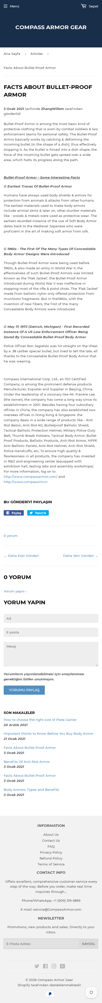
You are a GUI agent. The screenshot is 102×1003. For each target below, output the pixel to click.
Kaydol (88, 944)
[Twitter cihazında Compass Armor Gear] (36, 967)
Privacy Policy (51, 852)
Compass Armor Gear (51, 27)
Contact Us (51, 840)
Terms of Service (51, 864)
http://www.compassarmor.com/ (30, 477)
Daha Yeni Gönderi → (80, 556)
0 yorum (11, 536)
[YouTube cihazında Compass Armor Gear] (62, 967)
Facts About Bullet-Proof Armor (30, 748)
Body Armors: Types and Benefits (31, 790)
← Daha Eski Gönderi (21, 556)
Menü (14, 6)
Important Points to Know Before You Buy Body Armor (48, 733)
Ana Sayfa (12, 54)
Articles (36, 54)
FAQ (51, 846)
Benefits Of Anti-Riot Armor (27, 762)
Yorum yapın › (15, 591)
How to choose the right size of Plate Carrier (40, 720)
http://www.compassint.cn (26, 482)
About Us (51, 834)
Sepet (93, 6)
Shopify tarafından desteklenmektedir (49, 985)
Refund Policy (51, 858)
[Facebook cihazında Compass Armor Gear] (45, 967)
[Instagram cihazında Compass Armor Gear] (53, 967)
